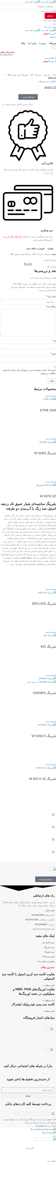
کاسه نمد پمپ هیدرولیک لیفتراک (33, 1004)
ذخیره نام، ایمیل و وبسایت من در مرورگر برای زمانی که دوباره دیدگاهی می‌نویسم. (29, 371)
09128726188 (32, 919)
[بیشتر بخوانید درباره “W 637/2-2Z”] (52, 576)
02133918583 (6, 55)
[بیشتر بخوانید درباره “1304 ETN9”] (52, 426)
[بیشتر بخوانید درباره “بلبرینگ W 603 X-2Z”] (52, 795)
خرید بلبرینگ (49, 947)
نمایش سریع (52, 433)
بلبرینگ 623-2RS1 (44, 603)
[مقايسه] (52, 404)
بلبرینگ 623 (48, 646)
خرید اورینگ (49, 952)
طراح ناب (39, 1126)
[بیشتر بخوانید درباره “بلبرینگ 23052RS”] (52, 709)
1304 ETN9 (48, 410)
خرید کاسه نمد (48, 942)
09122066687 (41, 924)
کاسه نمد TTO (48, 957)
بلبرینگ (46, 75)
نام (54, 341)
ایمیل (53, 353)
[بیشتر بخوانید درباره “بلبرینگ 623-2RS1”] (52, 619)
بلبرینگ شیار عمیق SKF (17, 75)
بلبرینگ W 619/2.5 (44, 736)
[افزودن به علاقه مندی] (52, 419)
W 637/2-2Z (48, 496)
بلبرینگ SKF (35, 75)
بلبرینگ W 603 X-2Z (42, 779)
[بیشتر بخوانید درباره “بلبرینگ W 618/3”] (52, 469)
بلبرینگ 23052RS (44, 693)
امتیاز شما (51, 296)
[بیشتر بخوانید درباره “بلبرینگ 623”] (52, 662)
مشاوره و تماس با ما (46, 961)
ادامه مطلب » (49, 985)
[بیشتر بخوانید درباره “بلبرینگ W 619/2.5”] (52, 752)
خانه (54, 75)
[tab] (28, 263)
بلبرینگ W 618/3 (45, 453)
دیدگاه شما (51, 306)
